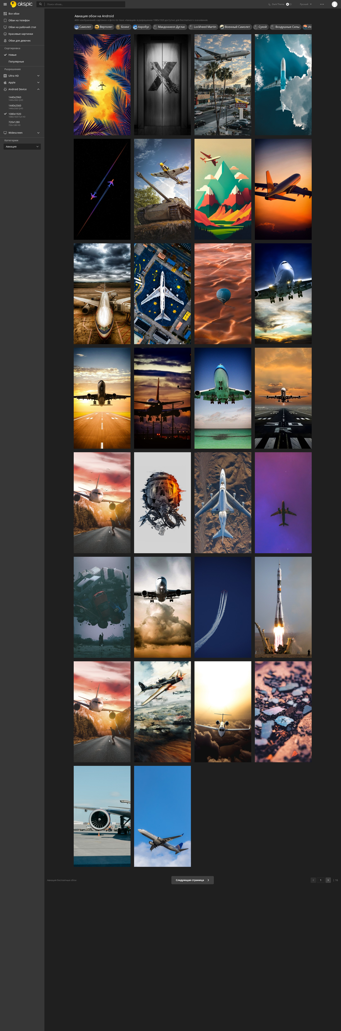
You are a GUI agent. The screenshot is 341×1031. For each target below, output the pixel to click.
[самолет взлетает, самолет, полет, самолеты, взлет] (102, 398)
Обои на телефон (19, 20)
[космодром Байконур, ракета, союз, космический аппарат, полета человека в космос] (283, 607)
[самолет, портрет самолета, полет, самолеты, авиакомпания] (162, 816)
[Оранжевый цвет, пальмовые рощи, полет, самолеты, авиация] (102, 84)
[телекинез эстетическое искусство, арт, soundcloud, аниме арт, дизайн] (102, 607)
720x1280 (14, 122)
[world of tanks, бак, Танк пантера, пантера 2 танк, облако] (162, 189)
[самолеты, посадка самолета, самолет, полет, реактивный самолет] (162, 607)
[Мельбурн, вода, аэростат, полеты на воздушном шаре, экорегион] (222, 293)
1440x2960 (15, 97)
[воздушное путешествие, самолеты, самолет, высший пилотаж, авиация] (222, 607)
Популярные (16, 61)
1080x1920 (15, 114)
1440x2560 (15, 105)
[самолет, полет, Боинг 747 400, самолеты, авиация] (222, 398)
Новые (13, 54)
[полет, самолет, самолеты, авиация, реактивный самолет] (283, 84)
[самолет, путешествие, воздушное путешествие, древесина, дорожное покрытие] (283, 711)
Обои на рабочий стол (22, 27)
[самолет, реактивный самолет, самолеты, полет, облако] (102, 502)
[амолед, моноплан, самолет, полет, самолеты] (102, 189)
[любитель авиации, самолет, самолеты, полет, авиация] (283, 189)
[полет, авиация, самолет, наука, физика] (283, 502)
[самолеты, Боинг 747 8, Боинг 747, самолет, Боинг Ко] (283, 293)
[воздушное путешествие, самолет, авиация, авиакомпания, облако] (222, 711)
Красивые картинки (21, 33)
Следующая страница (190, 880)
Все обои (14, 13)
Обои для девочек (20, 40)
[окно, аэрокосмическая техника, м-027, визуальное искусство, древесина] (162, 84)
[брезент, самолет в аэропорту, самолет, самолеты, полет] (102, 293)
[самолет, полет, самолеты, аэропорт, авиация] (162, 398)
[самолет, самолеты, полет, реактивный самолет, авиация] (102, 711)
